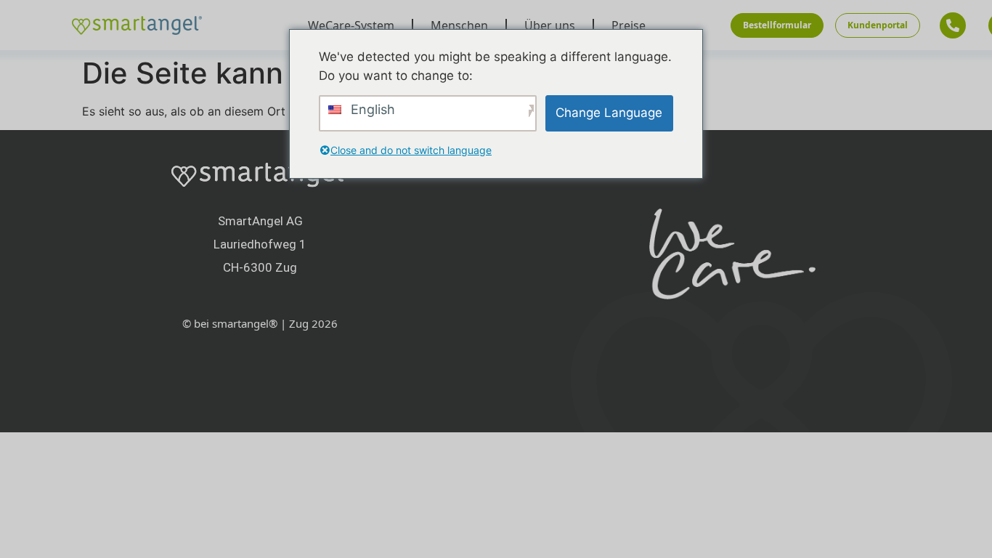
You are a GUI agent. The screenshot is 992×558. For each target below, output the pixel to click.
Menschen (459, 25)
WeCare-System (351, 25)
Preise (628, 25)
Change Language (609, 112)
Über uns (549, 25)
